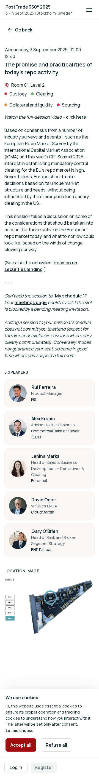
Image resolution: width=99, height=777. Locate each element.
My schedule (68, 296)
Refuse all (56, 745)
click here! (77, 117)
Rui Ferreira (43, 387)
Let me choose (20, 730)
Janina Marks (45, 456)
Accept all (20, 745)
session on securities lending (40, 266)
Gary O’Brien (44, 531)
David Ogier (43, 500)
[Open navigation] (89, 9)
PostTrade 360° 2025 (28, 7)
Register (44, 767)
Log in (16, 767)
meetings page (31, 302)
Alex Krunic (43, 419)
